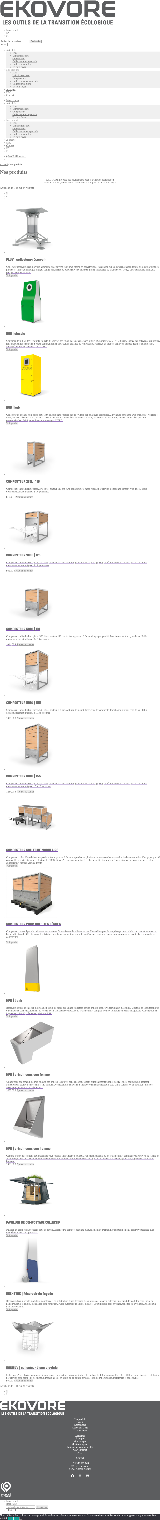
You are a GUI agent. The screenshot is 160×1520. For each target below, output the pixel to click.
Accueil (4, 164)
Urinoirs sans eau (21, 75)
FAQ (8, 92)
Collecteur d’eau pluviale (24, 61)
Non (16, 1518)
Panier (12, 1510)
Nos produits (12, 69)
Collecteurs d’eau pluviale (25, 81)
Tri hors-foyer (80, 1430)
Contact (10, 95)
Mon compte (12, 30)
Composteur (18, 58)
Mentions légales (80, 1444)
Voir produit (12, 275)
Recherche (35, 41)
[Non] (21, 1519)
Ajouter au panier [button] (24, 497)
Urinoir (80, 1422)
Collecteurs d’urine (21, 64)
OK (10, 1518)
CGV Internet (80, 1449)
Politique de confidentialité (80, 1447)
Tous (14, 53)
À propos (10, 89)
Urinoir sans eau (20, 55)
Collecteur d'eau (80, 1427)
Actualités (11, 50)
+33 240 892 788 (80, 1463)
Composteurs (18, 78)
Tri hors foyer (19, 67)
